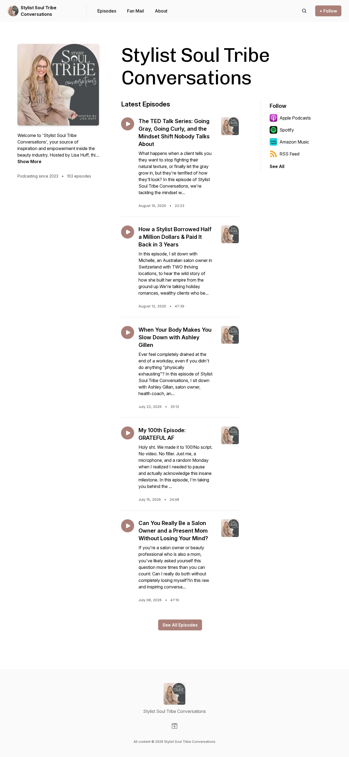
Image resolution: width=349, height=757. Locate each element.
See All (277, 166)
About (161, 11)
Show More (29, 161)
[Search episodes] (304, 11)
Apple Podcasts (295, 118)
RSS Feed (289, 154)
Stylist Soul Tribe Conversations (38, 11)
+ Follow (328, 11)
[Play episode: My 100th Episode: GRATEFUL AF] (127, 432)
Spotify (286, 130)
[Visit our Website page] (174, 726)
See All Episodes (180, 625)
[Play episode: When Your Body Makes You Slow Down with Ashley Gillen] (127, 332)
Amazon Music (294, 142)
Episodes (106, 11)
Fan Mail (135, 11)
